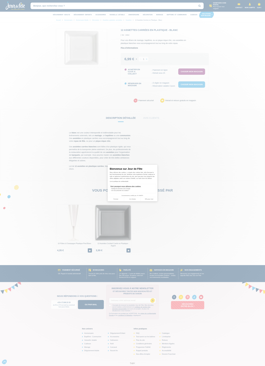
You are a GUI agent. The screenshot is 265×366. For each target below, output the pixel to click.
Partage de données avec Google (120, 188)
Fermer (115, 199)
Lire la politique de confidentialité (119, 181)
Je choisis (132, 199)
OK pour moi (149, 199)
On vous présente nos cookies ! (120, 190)
